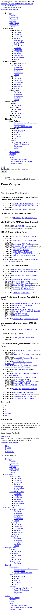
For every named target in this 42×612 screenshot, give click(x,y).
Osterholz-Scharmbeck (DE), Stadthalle (26, 303)
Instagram (4, 4)
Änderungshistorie (15, 163)
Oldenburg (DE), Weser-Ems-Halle (25, 275)
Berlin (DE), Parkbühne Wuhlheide (25, 385)
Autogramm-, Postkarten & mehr (25, 142)
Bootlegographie (19, 130)
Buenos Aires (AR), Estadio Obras (25, 329)
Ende (7, 415)
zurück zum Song (7, 189)
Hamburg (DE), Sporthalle (22, 381)
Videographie (14, 23)
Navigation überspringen (9, 9)
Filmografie (18, 138)
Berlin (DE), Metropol (21, 226)
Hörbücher (17, 136)
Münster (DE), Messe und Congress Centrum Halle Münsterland (21, 280)
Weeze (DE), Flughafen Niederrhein (25, 358)
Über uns (12, 154)
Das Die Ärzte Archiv (8, 6)
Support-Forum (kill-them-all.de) (20, 161)
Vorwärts (8, 413)
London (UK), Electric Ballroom (24, 240)
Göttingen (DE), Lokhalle (22, 283)
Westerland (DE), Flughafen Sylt (24, 350)
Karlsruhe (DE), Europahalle (23, 285)
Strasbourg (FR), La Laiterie (23, 248)
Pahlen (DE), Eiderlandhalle (22, 305)
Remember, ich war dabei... (18, 159)
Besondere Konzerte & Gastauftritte (26, 123)
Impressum (9, 450)
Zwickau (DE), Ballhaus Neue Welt (25, 319)
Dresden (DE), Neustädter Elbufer (25, 366)
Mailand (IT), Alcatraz (21, 250)
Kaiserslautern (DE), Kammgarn (24, 309)
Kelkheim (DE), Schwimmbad (23, 398)
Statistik (12, 26)
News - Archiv (14, 152)
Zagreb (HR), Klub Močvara (23, 254)
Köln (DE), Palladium (21, 209)
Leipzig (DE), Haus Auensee (23, 204)
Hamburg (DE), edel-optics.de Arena (25, 205)
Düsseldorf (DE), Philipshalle (23, 393)
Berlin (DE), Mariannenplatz (23, 338)
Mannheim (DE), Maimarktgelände (25, 218)
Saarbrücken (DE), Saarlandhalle (24, 396)
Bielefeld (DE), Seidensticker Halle (25, 271)
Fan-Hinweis (12, 4)
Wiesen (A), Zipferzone (21, 354)
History (12, 157)
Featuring (17, 134)
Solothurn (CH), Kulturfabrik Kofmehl (26, 311)
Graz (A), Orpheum (20, 313)
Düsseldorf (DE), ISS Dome (23, 269)
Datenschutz (9, 452)
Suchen (4, 171)
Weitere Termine (19, 125)
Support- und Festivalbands (23, 127)
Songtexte (12, 21)
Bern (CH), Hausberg (21, 369)
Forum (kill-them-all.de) (25, 4)
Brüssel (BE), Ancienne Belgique (24, 236)
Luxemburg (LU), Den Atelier (23, 246)
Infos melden (5, 436)
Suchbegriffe (5, 169)
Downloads (18, 146)
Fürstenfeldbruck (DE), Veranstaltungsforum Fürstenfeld (17, 316)
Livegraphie (13, 17)
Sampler (16, 132)
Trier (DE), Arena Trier (21, 293)
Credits (11, 156)
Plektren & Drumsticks (21, 144)
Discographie (14, 19)
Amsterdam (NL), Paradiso (22, 244)
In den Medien (14, 25)
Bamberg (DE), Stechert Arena (23, 289)
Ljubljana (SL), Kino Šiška (22, 252)
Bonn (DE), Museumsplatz (22, 394)
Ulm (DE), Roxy (19, 307)
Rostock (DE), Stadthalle (21, 383)
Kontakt (8, 448)
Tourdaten (12, 15)
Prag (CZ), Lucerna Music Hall (24, 255)
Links (16, 148)
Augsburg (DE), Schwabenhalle (24, 287)
